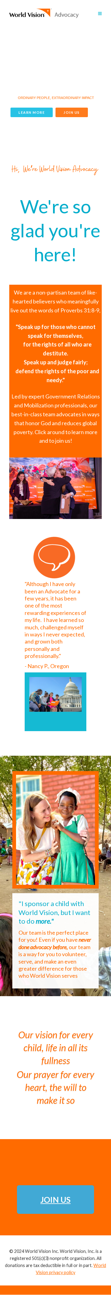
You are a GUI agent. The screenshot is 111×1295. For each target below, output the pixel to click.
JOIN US (72, 112)
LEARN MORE (31, 112)
